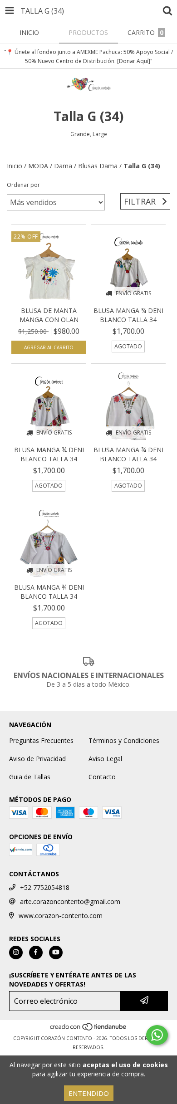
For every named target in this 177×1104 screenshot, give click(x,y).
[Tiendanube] (88, 1029)
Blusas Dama (98, 165)
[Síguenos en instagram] (16, 952)
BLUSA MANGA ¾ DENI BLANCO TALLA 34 (128, 315)
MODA (38, 165)
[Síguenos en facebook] (36, 952)
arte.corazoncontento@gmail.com (70, 901)
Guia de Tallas (29, 776)
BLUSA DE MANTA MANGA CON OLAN (49, 315)
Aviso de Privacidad (37, 758)
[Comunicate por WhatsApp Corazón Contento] (157, 1035)
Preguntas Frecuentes (41, 740)
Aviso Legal (105, 758)
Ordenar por (23, 185)
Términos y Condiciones (123, 740)
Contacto (102, 776)
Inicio (14, 165)
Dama (63, 165)
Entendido (89, 1093)
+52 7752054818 (44, 887)
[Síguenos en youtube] (56, 952)
